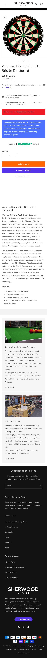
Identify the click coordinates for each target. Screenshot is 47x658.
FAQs (7, 537)
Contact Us (9, 532)
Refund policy (39, 646)
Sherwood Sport (14, 646)
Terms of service (24, 649)
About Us (8, 542)
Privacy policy (12, 649)
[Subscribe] (39, 485)
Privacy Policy (10, 562)
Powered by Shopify (26, 646)
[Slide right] (28, 61)
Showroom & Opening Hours (16, 522)
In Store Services (11, 527)
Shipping (13, 81)
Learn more (9, 387)
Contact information (24, 653)
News (7, 548)
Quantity (5, 151)
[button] (4, 4)
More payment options (23, 176)
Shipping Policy (11, 572)
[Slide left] (18, 61)
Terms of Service (11, 577)
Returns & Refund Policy (14, 567)
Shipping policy (36, 649)
